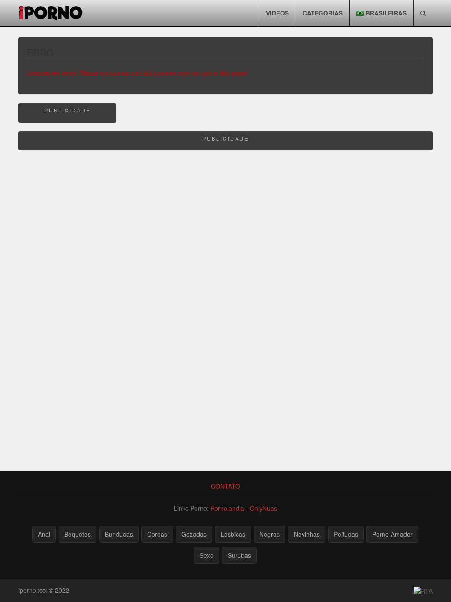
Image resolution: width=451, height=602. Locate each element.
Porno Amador (392, 534)
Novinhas (307, 534)
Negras (269, 534)
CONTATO (225, 486)
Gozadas (194, 534)
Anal (44, 534)
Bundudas (119, 534)
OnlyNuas (263, 508)
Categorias (323, 13)
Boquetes (77, 534)
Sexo (207, 555)
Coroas (157, 534)
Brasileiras (385, 13)
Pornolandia (227, 508)
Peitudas (346, 534)
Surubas (239, 555)
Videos (277, 13)
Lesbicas (233, 534)
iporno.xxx (32, 590)
